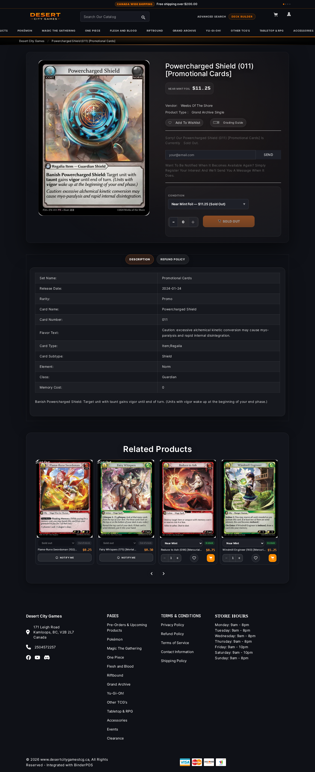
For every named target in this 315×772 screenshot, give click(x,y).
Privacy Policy (172, 625)
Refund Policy (172, 634)
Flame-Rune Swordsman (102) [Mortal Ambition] (56, 549)
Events (112, 729)
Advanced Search (211, 16)
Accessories (117, 720)
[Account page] (291, 16)
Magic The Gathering (124, 648)
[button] (277, 16)
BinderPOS (83, 765)
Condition (176, 195)
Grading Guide (233, 122)
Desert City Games (44, 616)
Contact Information (177, 652)
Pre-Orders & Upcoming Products (127, 627)
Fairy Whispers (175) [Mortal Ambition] (116, 549)
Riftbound (115, 675)
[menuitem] (25, 31)
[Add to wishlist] (194, 558)
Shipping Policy (174, 661)
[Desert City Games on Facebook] (30, 657)
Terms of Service (175, 643)
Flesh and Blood (120, 666)
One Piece (115, 657)
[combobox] (114, 16)
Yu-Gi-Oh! (115, 693)
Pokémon (115, 639)
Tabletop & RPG (120, 711)
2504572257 (45, 647)
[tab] (139, 259)
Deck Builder (242, 16)
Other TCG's (117, 702)
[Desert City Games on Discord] (48, 657)
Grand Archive (119, 684)
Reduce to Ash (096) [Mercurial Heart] (180, 550)
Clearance (115, 738)
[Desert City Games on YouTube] (39, 657)
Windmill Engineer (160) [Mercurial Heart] (244, 550)
